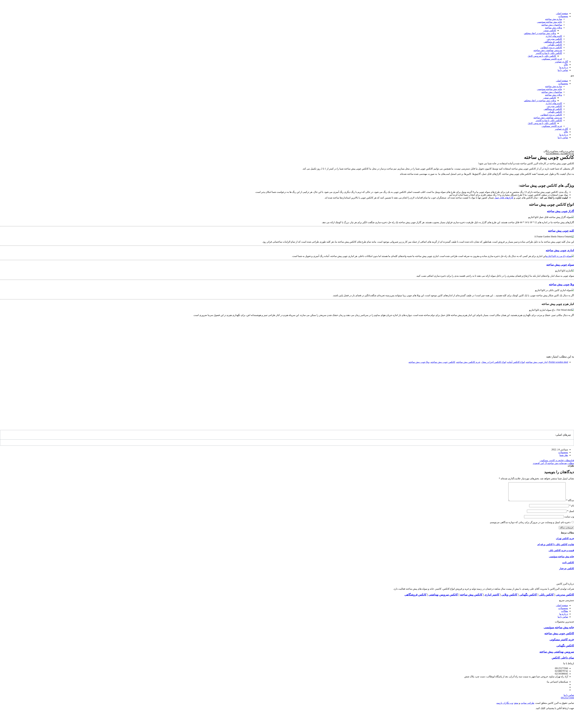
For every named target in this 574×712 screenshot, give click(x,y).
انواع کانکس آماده (516, 362)
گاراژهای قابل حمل (503, 197)
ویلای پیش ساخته (553, 27)
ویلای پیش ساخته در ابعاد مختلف (540, 33)
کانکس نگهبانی (528, 594)
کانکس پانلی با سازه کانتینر (549, 53)
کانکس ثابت (568, 562)
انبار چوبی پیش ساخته (537, 362)
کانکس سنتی (549, 30)
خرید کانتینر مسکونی (552, 59)
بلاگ (566, 64)
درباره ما (563, 67)
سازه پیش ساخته (553, 19)
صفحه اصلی (562, 13)
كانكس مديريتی (554, 39)
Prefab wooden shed (558, 362)
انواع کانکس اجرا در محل (493, 362)
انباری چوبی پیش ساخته (560, 250)
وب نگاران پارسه (504, 703)
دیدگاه (570, 500)
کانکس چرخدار (566, 568)
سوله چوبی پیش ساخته (560, 264)
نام (571, 505)
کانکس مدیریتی (565, 594)
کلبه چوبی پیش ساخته (561, 230)
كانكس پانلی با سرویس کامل (542, 56)
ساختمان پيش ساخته (551, 24)
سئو (516, 703)
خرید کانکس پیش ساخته (468, 362)
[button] (287, 75)
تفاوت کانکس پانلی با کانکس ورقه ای (555, 544)
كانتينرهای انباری (554, 36)
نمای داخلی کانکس (563, 657)
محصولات (563, 16)
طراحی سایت (527, 703)
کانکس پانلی (546, 594)
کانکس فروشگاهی (553, 42)
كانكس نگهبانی (555, 44)
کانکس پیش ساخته (471, 594)
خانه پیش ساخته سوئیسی (549, 22)
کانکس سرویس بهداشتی (443, 594)
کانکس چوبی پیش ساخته (443, 362)
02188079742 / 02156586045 (560, 153)
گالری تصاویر (561, 61)
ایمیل (570, 511)
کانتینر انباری (491, 594)
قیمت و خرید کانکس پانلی (561, 550)
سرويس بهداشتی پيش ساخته (547, 50)
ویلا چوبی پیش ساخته (561, 284)
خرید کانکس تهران (565, 538)
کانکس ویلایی (509, 594)
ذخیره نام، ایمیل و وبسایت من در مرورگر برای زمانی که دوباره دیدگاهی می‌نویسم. (530, 522)
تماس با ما (563, 70)
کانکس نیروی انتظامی (551, 47)
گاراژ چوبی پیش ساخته (560, 211)
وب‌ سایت (569, 516)
